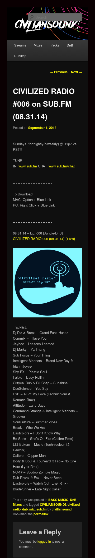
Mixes (38, 45)
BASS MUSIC (58, 499)
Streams (20, 45)
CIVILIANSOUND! (53, 504)
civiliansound (62, 509)
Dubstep (20, 55)
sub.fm (41, 509)
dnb (25, 509)
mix (32, 509)
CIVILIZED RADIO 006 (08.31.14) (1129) (44, 238)
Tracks (54, 45)
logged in (44, 541)
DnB (70, 45)
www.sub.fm (27, 165)
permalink (41, 514)
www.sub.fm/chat (61, 165)
